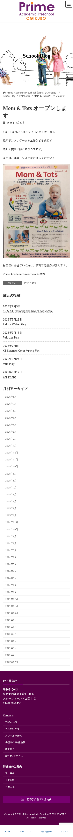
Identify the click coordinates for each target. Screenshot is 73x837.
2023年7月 (11, 633)
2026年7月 (11, 403)
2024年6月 (11, 557)
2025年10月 (11, 466)
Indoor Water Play (14, 324)
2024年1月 (11, 592)
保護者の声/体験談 (15, 742)
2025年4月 (11, 501)
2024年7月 (11, 550)
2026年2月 (11, 438)
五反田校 (10, 786)
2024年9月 (11, 536)
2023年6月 (11, 640)
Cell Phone (9, 377)
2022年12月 (11, 661)
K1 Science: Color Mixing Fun (21, 350)
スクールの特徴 (13, 735)
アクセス (65, 831)
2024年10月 (11, 529)
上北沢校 (10, 780)
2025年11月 (11, 459)
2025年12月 (11, 452)
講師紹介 (10, 749)
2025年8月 (11, 480)
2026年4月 (11, 424)
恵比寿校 (10, 773)
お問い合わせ (46, 831)
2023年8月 (11, 627)
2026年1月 (11, 445)
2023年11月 (11, 606)
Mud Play (9, 364)
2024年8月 (11, 543)
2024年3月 (11, 578)
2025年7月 (11, 487)
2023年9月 (11, 620)
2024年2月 (11, 585)
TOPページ (11, 722)
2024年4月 (11, 571)
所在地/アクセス (14, 755)
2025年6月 (11, 494)
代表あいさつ (12, 729)
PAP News (30, 282)
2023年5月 (11, 647)
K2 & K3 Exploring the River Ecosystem (28, 311)
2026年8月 (11, 396)
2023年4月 (11, 654)
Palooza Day (11, 337)
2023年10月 (11, 613)
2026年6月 (11, 410)
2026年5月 (11, 417)
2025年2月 (11, 515)
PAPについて (25, 831)
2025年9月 (11, 473)
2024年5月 (11, 564)
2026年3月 (11, 431)
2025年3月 (11, 508)
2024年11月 (11, 522)
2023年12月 (11, 599)
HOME (7, 831)
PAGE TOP (66, 819)
